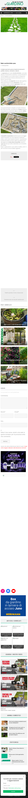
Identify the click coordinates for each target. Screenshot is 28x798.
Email (17, 412)
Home (2, 15)
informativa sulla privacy (15, 788)
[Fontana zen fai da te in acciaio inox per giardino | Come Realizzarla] (14, 699)
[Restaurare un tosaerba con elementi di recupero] (14, 666)
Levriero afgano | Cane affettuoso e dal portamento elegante (16, 734)
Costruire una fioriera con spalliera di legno (14, 360)
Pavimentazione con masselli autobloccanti (14, 299)
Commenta (4, 396)
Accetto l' (12, 788)
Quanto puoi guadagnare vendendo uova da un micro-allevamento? (17, 722)
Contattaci (11, 795)
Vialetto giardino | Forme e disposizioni (14, 292)
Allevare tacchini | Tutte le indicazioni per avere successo (18, 761)
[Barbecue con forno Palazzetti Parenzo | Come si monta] (14, 682)
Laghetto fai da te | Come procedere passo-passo (14, 324)
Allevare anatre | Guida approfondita (16, 754)
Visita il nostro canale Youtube (8, 710)
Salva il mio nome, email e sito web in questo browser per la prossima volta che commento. (13, 434)
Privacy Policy (16, 795)
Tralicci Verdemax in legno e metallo (14, 343)
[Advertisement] (14, 48)
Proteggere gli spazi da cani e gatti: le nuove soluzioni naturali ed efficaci (17, 728)
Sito (2, 421)
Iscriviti (13, 791)
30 (10, 756)
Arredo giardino (5, 65)
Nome (3, 412)
